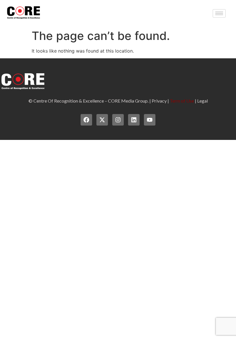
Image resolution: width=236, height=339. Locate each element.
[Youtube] (149, 120)
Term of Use (182, 100)
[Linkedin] (134, 120)
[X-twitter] (102, 120)
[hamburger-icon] (219, 13)
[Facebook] (86, 120)
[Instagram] (118, 120)
